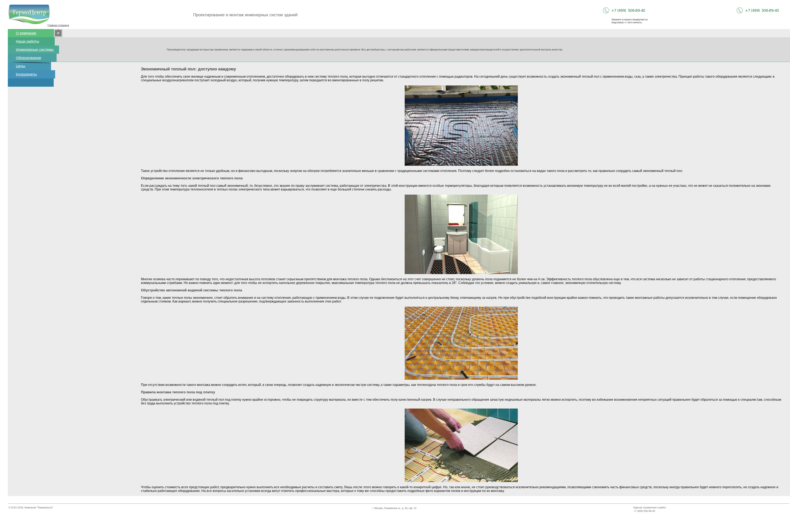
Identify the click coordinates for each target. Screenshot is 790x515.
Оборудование (28, 58)
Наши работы (27, 41)
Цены (20, 66)
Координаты (26, 74)
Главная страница (58, 25)
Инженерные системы (35, 50)
